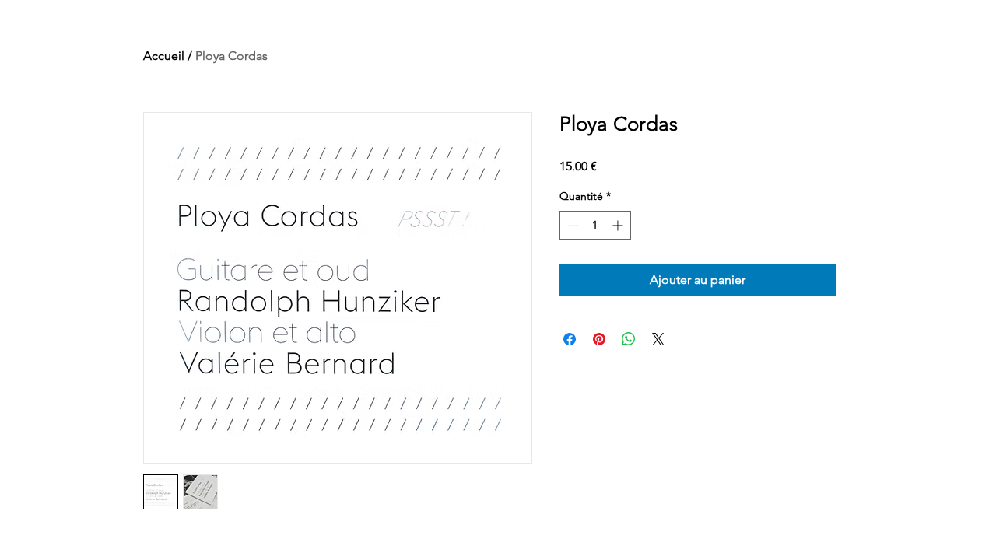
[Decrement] (571, 225)
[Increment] (619, 225)
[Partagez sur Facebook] (569, 339)
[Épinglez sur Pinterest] (599, 339)
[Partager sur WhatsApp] (628, 339)
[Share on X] (658, 339)
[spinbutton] (595, 225)
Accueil (163, 55)
